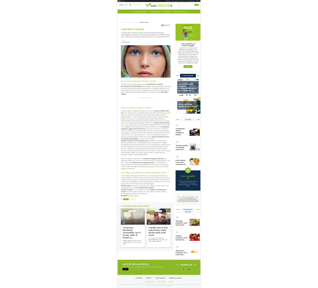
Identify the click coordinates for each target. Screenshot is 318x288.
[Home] (159, 5)
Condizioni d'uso (150, 281)
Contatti (148, 278)
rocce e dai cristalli (127, 125)
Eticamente (182, 1)
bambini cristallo (136, 84)
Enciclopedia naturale (139, 11)
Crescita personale (190, 1)
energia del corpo (165, 113)
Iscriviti (136, 4)
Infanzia (132, 199)
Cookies (171, 281)
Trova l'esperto (155, 11)
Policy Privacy (162, 281)
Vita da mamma (174, 1)
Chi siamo (138, 278)
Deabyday (167, 1)
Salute (126, 199)
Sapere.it (198, 1)
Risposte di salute (179, 11)
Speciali (166, 11)
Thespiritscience (133, 195)
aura (125, 113)
